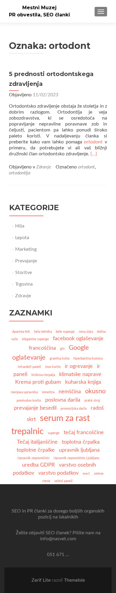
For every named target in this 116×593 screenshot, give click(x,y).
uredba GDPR (38, 464)
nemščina (70, 391)
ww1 (86, 473)
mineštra (48, 392)
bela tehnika (43, 331)
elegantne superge (35, 339)
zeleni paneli (63, 481)
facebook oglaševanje (78, 338)
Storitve (23, 272)
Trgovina (24, 284)
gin (62, 348)
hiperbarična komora (88, 358)
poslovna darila (62, 399)
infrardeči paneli (29, 367)
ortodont (93, 142)
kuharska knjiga (83, 382)
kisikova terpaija (43, 375)
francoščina (42, 348)
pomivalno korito (29, 400)
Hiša (19, 226)
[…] (93, 153)
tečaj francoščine (84, 432)
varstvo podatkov (58, 473)
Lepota (22, 237)
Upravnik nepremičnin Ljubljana (76, 458)
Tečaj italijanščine (37, 442)
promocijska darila (74, 408)
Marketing (26, 249)
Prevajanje (26, 260)
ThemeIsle (74, 580)
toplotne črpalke (36, 450)
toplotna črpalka (81, 442)
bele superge (65, 331)
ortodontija (19, 173)
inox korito (53, 367)
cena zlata (86, 331)
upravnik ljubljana (79, 450)
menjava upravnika (24, 392)
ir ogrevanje (79, 366)
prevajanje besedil (35, 408)
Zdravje (43, 167)
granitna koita (59, 358)
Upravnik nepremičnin (33, 458)
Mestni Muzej (39, 7)
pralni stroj (92, 400)
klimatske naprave (80, 374)
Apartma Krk (21, 331)
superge (53, 433)
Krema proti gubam (38, 382)
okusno (95, 391)
